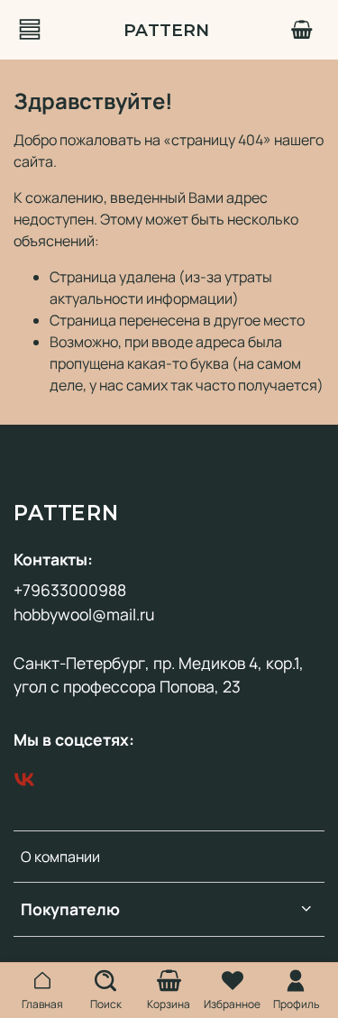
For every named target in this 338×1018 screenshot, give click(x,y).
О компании (60, 857)
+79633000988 (70, 590)
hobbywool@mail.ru (84, 614)
